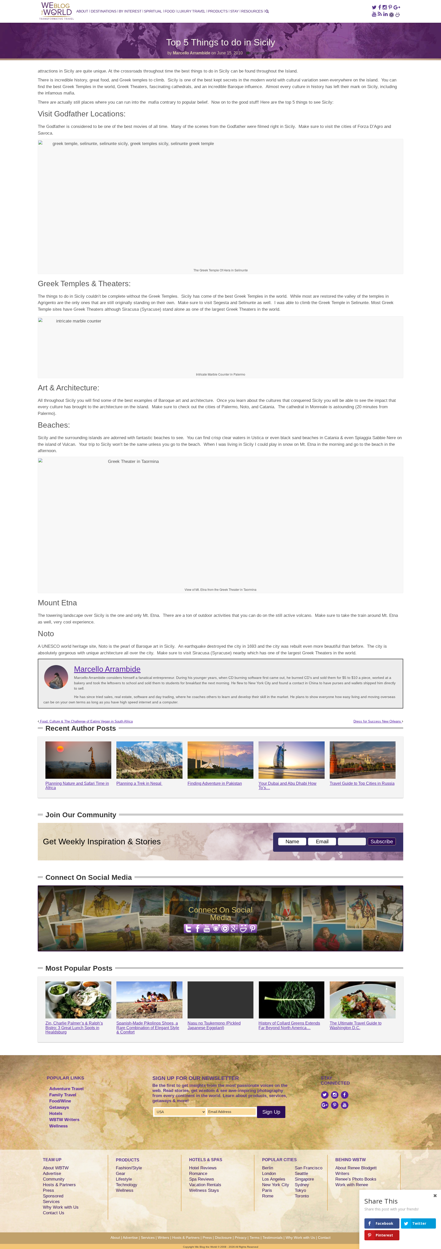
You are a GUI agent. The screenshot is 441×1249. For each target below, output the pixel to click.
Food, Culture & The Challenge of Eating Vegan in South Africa (86, 721)
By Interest (130, 11)
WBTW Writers (64, 1119)
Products (217, 11)
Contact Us (53, 1212)
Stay (234, 11)
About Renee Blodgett (356, 1168)
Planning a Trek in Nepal (139, 783)
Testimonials (273, 1237)
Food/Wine (60, 1101)
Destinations (103, 11)
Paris (267, 1190)
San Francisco (308, 1168)
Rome (267, 1196)
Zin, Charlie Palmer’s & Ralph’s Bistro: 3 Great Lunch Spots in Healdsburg (74, 1027)
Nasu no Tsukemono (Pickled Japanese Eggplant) (214, 1025)
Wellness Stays (204, 1190)
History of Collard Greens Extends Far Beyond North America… (289, 1025)
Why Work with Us (61, 1207)
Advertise (52, 1173)
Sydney (302, 1184)
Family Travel (62, 1094)
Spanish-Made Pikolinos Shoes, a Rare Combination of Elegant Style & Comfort (147, 1027)
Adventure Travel (66, 1088)
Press (48, 1190)
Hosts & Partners (59, 1184)
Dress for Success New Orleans (377, 721)
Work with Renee (351, 1184)
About (82, 11)
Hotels (55, 1113)
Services (51, 1201)
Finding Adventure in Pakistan (215, 783)
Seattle (301, 1173)
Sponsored (53, 1196)
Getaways (59, 1107)
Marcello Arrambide (191, 53)
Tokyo (300, 1190)
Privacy (241, 1237)
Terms (255, 1237)
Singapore (304, 1179)
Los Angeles (273, 1179)
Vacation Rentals (205, 1184)
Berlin (267, 1168)
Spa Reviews (201, 1179)
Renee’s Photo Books (355, 1179)
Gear (120, 1173)
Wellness (58, 1126)
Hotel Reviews (203, 1168)
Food (170, 11)
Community (54, 1179)
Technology (126, 1184)
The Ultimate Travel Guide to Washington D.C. (356, 1025)
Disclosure (223, 1237)
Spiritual (153, 11)
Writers (342, 1173)
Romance (198, 1173)
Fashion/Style (129, 1168)
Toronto (302, 1196)
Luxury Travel (191, 11)
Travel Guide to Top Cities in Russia (362, 783)
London (269, 1173)
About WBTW (56, 1168)
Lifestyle (124, 1179)
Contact (324, 1237)
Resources (252, 11)
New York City (275, 1184)
